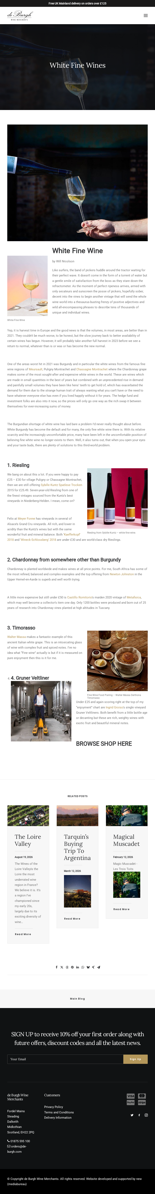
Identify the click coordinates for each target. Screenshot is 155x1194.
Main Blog (77, 998)
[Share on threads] (67, 967)
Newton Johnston (122, 574)
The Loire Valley (28, 840)
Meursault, (36, 369)
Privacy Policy (53, 1107)
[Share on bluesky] (88, 967)
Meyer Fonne (26, 518)
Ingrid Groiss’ (114, 707)
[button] (145, 15)
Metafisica (134, 597)
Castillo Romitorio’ (79, 597)
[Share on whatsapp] (82, 967)
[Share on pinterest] (72, 967)
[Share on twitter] (61, 967)
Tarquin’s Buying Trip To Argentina (77, 847)
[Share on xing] (93, 967)
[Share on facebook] (56, 967)
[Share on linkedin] (77, 967)
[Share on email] (98, 967)
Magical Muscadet (126, 840)
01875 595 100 (20, 1141)
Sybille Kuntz (49, 485)
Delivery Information (57, 1117)
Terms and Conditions (59, 1112)
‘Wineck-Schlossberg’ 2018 (38, 540)
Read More (23, 934)
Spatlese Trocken (70, 485)
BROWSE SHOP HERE (104, 743)
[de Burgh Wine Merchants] (20, 15)
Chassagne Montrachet (92, 369)
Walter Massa (16, 637)
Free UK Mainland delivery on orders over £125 (77, 3)
